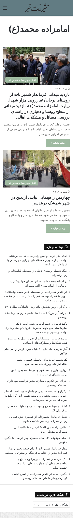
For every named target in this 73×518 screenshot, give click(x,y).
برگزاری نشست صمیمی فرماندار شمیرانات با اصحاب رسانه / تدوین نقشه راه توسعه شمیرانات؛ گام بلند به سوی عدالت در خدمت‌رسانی (35, 395)
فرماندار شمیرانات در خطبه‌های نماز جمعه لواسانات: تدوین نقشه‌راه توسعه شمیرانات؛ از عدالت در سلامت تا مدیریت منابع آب (35, 296)
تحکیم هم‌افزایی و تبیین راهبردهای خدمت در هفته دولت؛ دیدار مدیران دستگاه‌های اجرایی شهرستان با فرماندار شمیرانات (37, 260)
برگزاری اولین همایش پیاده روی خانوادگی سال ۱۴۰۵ (36, 306)
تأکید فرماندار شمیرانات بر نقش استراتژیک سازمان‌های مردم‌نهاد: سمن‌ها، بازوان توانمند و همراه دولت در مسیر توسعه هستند (36, 328)
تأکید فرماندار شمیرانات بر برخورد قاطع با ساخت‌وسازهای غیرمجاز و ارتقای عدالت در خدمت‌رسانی (41, 463)
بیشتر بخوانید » (58, 142)
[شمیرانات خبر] (36, 8)
